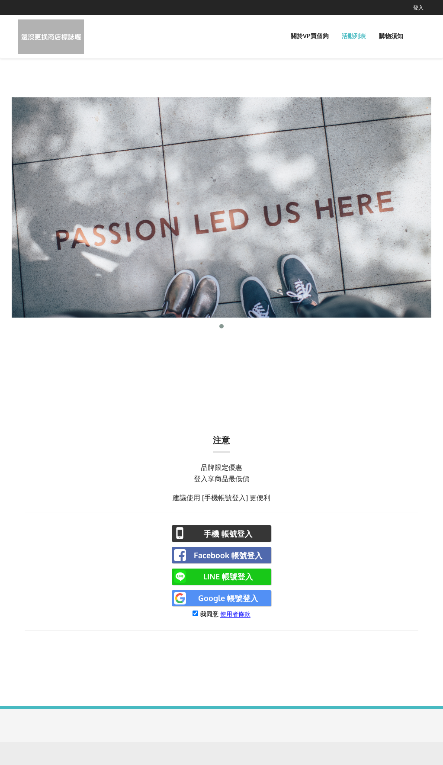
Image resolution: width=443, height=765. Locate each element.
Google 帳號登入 (228, 598)
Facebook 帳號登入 (228, 555)
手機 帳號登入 (228, 533)
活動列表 (354, 35)
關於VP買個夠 (310, 35)
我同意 (209, 613)
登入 (418, 7)
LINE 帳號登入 (228, 576)
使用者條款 (235, 613)
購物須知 (391, 35)
